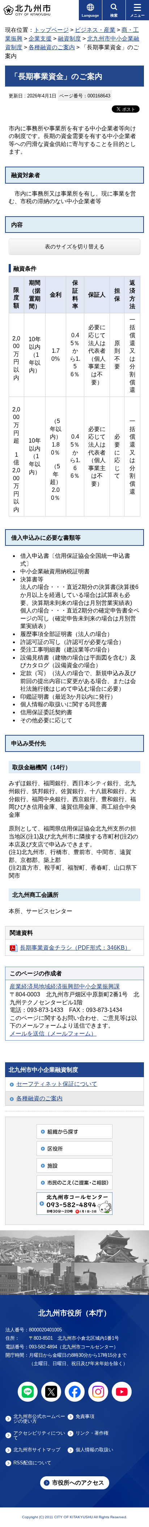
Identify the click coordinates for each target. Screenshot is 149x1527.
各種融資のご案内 (52, 47)
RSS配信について (32, 1462)
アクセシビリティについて (39, 1435)
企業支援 (40, 38)
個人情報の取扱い (94, 1449)
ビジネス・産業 (95, 30)
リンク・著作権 (92, 1433)
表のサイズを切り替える (75, 246)
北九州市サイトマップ (36, 1449)
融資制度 (69, 38)
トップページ (51, 30)
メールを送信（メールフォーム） (53, 1033)
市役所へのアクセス (78, 1483)
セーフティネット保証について (56, 1084)
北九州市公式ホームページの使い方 (39, 1418)
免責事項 (85, 1416)
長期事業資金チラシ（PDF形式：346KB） (75, 948)
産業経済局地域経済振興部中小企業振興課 (65, 986)
